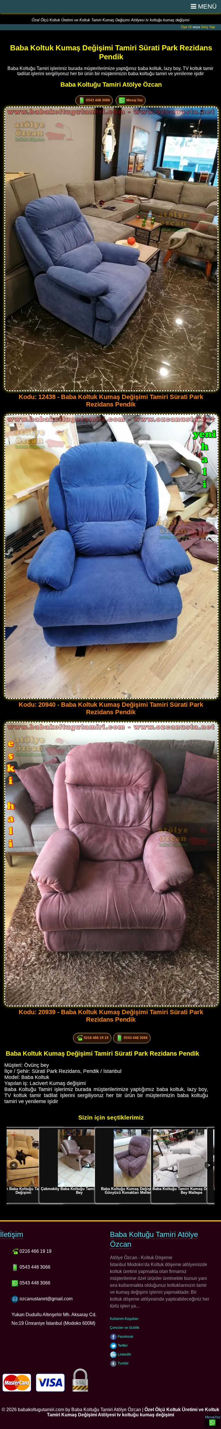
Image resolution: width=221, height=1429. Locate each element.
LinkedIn (124, 1354)
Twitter (122, 1346)
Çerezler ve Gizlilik (124, 1328)
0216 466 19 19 (95, 1038)
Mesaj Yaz (134, 100)
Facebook (125, 1337)
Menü (206, 6)
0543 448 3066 (97, 100)
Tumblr (123, 1363)
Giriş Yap (208, 27)
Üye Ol (186, 27)
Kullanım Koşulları (124, 1319)
